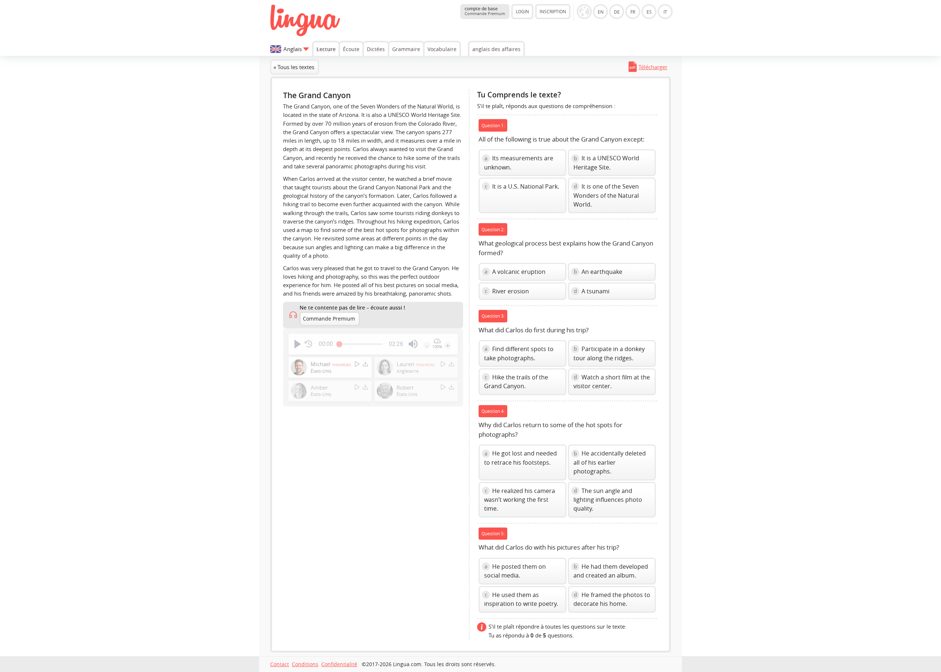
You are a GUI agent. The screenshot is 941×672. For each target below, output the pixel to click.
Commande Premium (329, 318)
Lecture (326, 49)
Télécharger (653, 67)
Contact (279, 664)
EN (601, 12)
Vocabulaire (442, 49)
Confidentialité (339, 664)
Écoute (351, 49)
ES (649, 12)
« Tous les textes (293, 67)
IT (665, 12)
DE (617, 12)
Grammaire (406, 49)
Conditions (305, 664)
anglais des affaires (496, 49)
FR (632, 12)
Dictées (376, 49)
